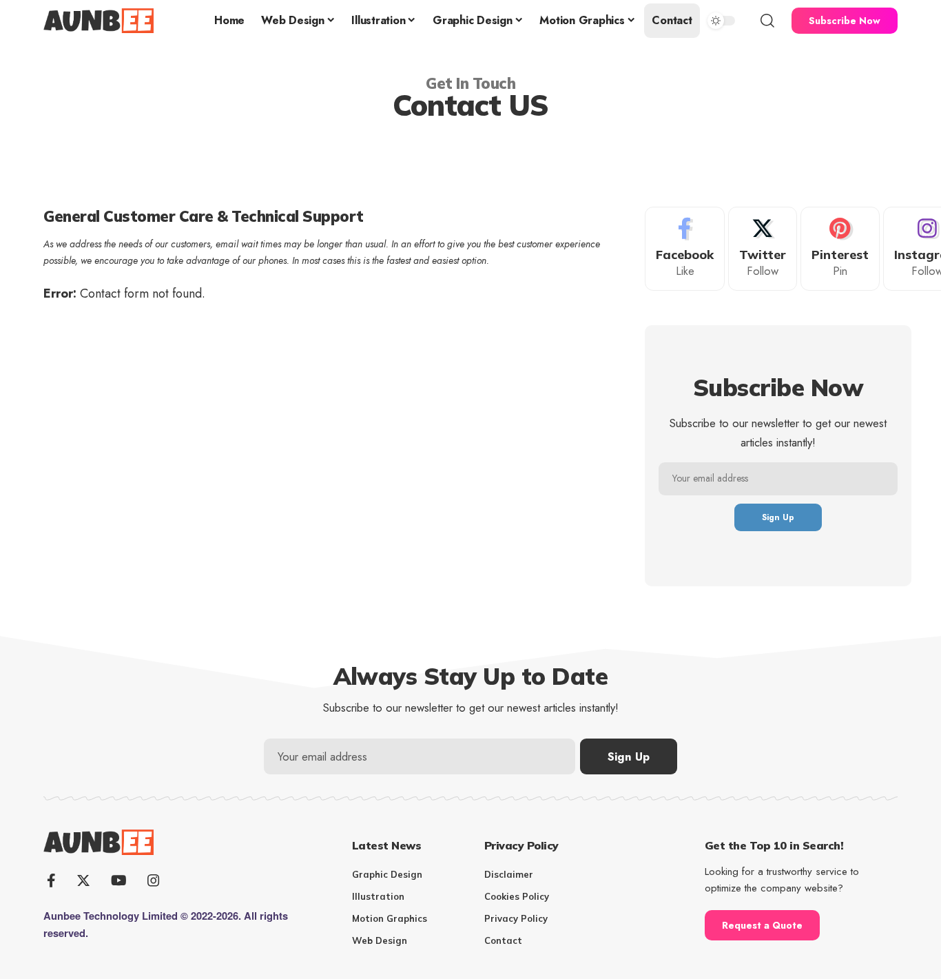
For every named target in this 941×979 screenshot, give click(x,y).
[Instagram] (153, 880)
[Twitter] (762, 249)
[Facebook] (685, 249)
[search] (767, 20)
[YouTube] (118, 880)
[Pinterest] (840, 249)
